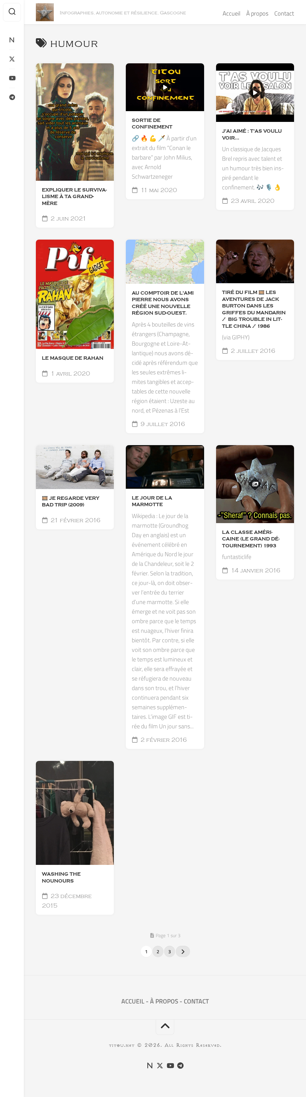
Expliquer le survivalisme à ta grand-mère (74, 196)
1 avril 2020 (69, 373)
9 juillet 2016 (162, 424)
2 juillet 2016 (252, 351)
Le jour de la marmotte (152, 501)
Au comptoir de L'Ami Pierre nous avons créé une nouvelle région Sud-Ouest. (163, 303)
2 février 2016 (163, 740)
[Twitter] (12, 59)
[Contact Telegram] (12, 97)
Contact (284, 13)
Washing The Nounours (61, 877)
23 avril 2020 (251, 201)
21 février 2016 (74, 520)
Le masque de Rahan (72, 358)
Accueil (231, 13)
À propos (257, 13)
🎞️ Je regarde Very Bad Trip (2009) (70, 502)
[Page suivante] (183, 951)
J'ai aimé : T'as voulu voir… (252, 134)
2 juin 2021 (67, 218)
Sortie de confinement (152, 124)
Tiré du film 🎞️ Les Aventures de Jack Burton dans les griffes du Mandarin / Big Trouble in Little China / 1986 (254, 309)
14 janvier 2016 (254, 570)
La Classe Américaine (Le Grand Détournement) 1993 (251, 539)
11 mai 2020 (158, 190)
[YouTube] (12, 78)
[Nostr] (12, 40)
